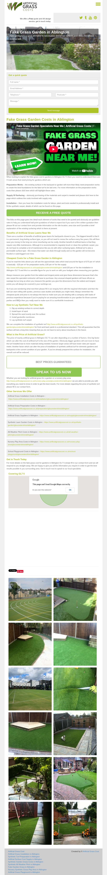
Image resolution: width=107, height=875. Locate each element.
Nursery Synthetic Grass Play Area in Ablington (27, 870)
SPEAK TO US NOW (53, 372)
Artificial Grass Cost (16, 851)
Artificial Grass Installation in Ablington (23, 854)
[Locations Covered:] (7, 4)
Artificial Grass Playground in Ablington (24, 872)
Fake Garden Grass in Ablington (21, 867)
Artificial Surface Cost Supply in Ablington (25, 859)
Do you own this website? (41, 490)
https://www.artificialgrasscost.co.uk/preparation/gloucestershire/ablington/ (38, 409)
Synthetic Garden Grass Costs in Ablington (25, 862)
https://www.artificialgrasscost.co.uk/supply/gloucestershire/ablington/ (68, 415)
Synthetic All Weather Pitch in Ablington (24, 864)
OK (70, 490)
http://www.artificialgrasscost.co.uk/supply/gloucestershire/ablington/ (34, 267)
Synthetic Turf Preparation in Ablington (24, 857)
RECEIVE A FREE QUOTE (53, 212)
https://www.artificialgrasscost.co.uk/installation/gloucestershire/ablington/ (38, 399)
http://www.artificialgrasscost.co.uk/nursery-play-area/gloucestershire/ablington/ (39, 381)
